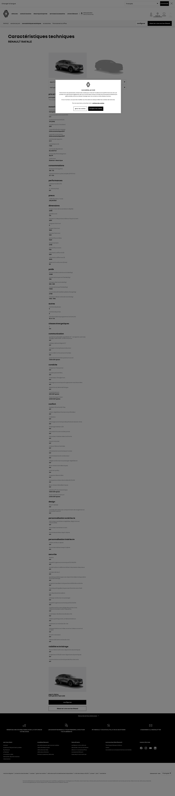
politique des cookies (98, 103)
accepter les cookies (95, 108)
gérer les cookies (80, 108)
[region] (88, 96)
